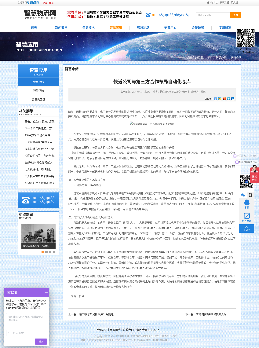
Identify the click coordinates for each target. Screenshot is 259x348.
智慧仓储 (236, 57)
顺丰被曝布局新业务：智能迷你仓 (41, 149)
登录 (45, 3)
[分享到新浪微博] (224, 98)
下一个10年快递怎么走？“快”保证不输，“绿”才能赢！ (41, 128)
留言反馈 (141, 329)
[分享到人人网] (233, 98)
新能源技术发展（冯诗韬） (37, 246)
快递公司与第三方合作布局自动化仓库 (41, 155)
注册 (51, 3)
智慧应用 (221, 57)
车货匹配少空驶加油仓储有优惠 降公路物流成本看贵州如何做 (41, 183)
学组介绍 (102, 329)
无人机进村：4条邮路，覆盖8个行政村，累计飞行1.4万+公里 (41, 169)
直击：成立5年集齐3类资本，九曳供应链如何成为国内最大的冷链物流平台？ (41, 121)
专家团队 (115, 329)
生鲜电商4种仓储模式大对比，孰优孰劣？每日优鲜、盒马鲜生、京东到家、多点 (41, 162)
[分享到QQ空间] (219, 98)
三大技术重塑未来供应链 (39, 176)
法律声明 (155, 329)
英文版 (234, 2)
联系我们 (128, 329)
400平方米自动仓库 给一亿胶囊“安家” (41, 135)
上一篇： (93, 314)
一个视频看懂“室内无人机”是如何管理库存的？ (41, 142)
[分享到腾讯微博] (228, 98)
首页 (34, 27)
